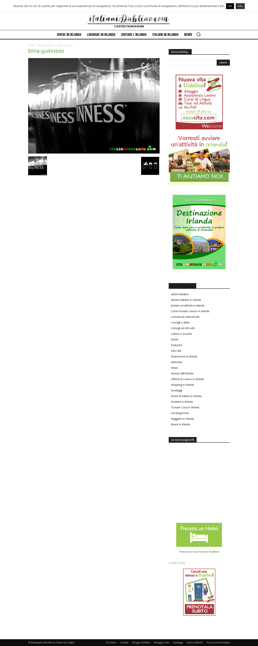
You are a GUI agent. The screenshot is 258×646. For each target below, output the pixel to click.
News (174, 367)
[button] (198, 34)
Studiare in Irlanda (182, 401)
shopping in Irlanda (182, 384)
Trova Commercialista (218, 642)
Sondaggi (176, 390)
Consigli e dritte (180, 322)
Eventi (174, 339)
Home (31, 45)
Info (240, 6)
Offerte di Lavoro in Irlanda (187, 379)
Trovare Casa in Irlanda (185, 407)
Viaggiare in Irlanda (182, 418)
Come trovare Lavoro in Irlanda (190, 311)
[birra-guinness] (94, 152)
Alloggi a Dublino (141, 642)
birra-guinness (46, 45)
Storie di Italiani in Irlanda (186, 396)
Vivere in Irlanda (180, 424)
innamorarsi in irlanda (184, 356)
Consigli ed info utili (183, 328)
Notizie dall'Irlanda (182, 373)
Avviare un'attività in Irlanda (187, 305)
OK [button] (230, 6)
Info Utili (176, 351)
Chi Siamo (111, 642)
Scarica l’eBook (195, 642)
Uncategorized (180, 413)
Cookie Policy (177, 563)
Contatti (124, 642)
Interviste (176, 362)
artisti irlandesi (179, 294)
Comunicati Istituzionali (185, 317)
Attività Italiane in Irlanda (186, 300)
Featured (176, 345)
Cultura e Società (181, 334)
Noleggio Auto (161, 642)
